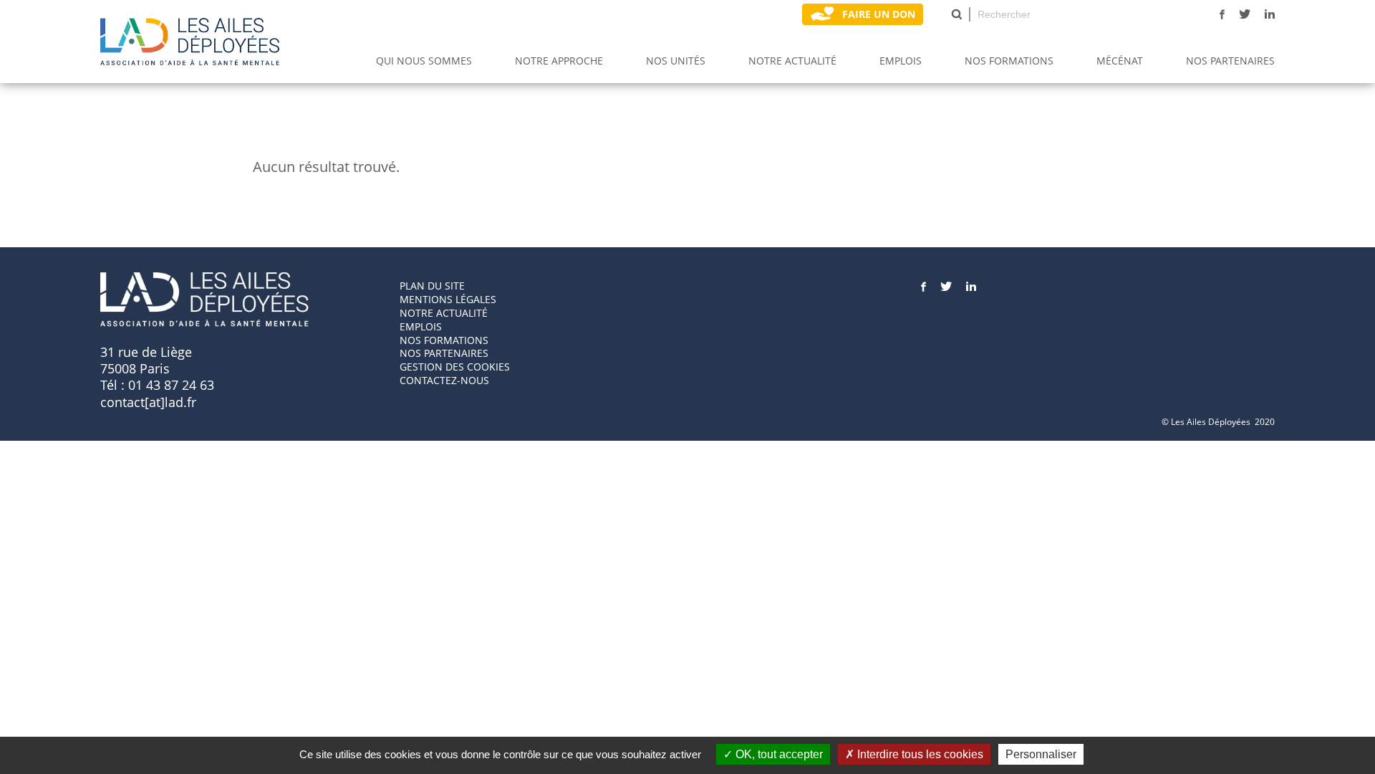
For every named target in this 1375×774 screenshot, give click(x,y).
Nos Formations (1009, 60)
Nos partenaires (1230, 60)
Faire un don (878, 14)
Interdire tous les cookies (918, 754)
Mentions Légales (448, 299)
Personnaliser (1040, 754)
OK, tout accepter (778, 754)
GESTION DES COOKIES (455, 366)
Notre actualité (792, 60)
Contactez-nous (444, 380)
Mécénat (1119, 60)
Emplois (900, 60)
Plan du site (432, 285)
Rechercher (957, 14)
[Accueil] (189, 41)
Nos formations (444, 340)
